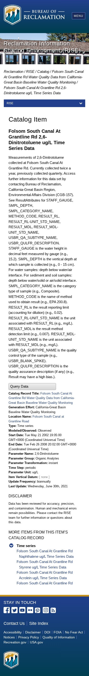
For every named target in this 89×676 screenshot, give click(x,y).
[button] (32, 386)
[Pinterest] (38, 610)
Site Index (38, 623)
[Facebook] (7, 610)
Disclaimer (33, 632)
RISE (30, 71)
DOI (47, 632)
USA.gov (36, 642)
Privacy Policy (28, 637)
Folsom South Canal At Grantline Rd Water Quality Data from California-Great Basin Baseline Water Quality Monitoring (44, 76)
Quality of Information (58, 637)
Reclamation (13, 71)
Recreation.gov (15, 642)
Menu (78, 16)
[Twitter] (14, 610)
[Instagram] (46, 610)
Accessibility (13, 632)
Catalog (43, 71)
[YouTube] (22, 610)
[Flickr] (30, 610)
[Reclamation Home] (34, 15)
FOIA (57, 632)
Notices (9, 637)
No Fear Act (74, 632)
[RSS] (54, 610)
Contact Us (14, 623)
